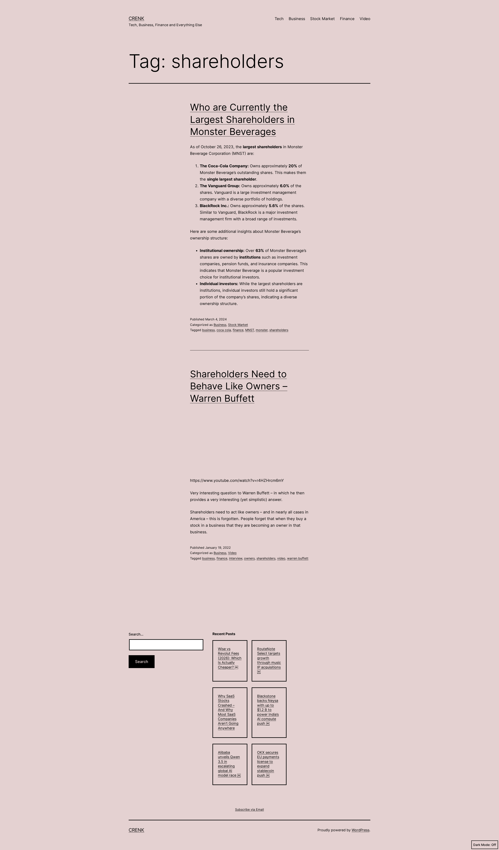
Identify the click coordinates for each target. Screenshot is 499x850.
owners (249, 558)
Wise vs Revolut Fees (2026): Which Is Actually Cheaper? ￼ (230, 658)
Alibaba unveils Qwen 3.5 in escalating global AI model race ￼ (229, 763)
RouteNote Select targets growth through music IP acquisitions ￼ (269, 660)
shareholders (278, 330)
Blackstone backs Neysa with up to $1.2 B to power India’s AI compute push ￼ (268, 709)
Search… (136, 634)
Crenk (136, 18)
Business (297, 18)
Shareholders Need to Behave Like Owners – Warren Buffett (238, 386)
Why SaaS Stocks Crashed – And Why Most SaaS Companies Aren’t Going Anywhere (228, 712)
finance (238, 330)
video (281, 558)
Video (365, 18)
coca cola (224, 330)
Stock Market (322, 18)
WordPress (360, 830)
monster (262, 330)
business (208, 330)
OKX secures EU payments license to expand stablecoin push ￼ (268, 763)
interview (235, 558)
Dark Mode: (481, 845)
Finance (347, 18)
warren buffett (297, 558)
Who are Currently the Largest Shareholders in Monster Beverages (242, 119)
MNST (249, 330)
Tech (279, 18)
